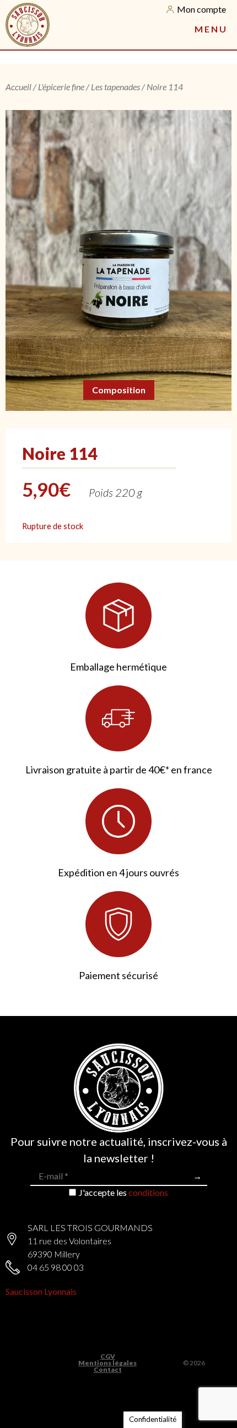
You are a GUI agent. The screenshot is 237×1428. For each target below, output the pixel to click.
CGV (107, 1356)
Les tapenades (115, 86)
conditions (148, 1192)
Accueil (18, 86)
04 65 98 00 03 (56, 1267)
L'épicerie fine (61, 86)
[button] (210, 29)
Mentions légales (107, 1363)
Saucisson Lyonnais (41, 1291)
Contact (108, 1369)
